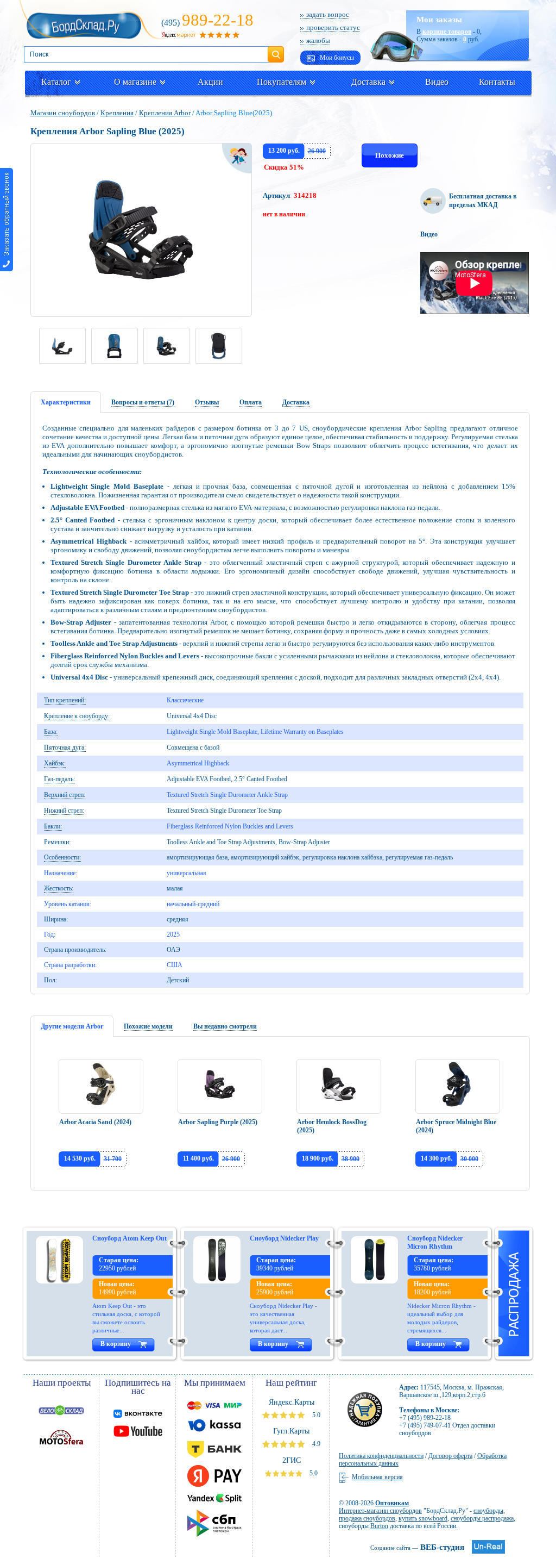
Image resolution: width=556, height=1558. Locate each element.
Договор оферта (450, 1456)
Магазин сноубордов (62, 113)
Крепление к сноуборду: (77, 716)
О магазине (135, 81)
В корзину (115, 1344)
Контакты (497, 81)
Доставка (368, 81)
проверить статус (333, 27)
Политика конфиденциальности (381, 1456)
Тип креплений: (65, 700)
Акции (210, 81)
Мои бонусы (336, 57)
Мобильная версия (377, 1477)
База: (51, 732)
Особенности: (62, 857)
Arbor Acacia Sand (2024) (95, 1122)
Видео (436, 81)
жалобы (318, 40)
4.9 (315, 1444)
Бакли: (53, 826)
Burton (379, 1526)
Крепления (117, 113)
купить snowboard (423, 1518)
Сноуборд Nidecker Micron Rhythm (435, 1242)
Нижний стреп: (64, 810)
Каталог (56, 81)
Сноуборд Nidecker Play (284, 1238)
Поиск (276, 50)
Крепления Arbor (165, 113)
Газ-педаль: (59, 779)
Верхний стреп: (64, 795)
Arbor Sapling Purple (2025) (217, 1122)
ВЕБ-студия (417, 1547)
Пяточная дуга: (65, 747)
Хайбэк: (55, 763)
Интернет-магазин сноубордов (380, 1511)
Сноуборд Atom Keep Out (129, 1238)
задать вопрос (327, 14)
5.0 (315, 1415)
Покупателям (281, 81)
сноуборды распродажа (482, 1518)
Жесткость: (58, 888)
